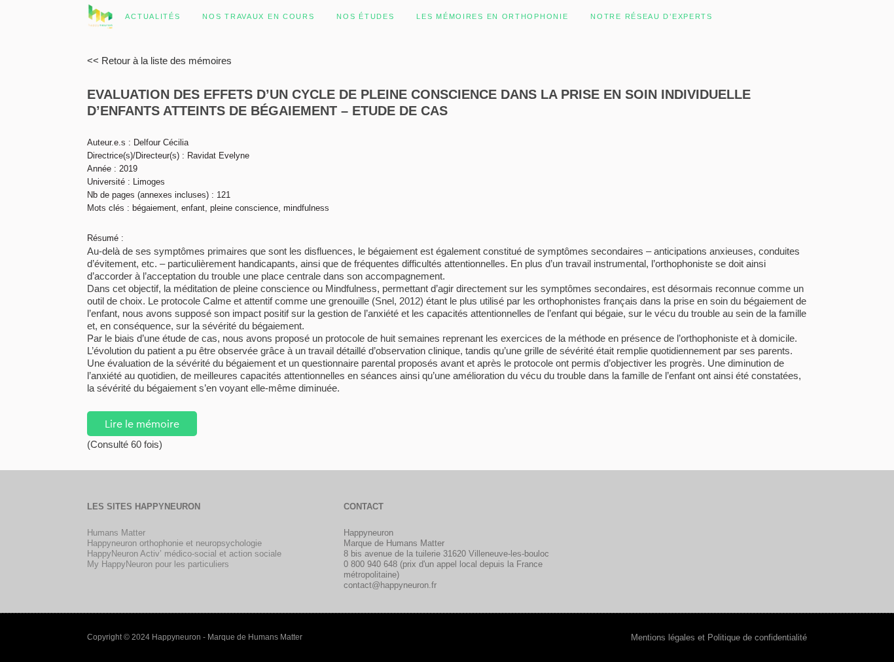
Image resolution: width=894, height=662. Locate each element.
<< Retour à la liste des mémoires (159, 60)
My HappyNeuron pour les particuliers (158, 564)
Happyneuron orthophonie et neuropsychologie (174, 543)
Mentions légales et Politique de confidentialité (719, 637)
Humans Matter (116, 533)
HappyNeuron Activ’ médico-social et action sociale (184, 554)
